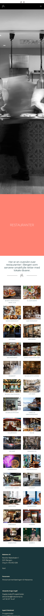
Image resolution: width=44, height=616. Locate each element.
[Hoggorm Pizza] (12, 461)
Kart (4, 568)
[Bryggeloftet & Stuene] (32, 367)
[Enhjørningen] (12, 424)
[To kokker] (32, 516)
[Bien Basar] (12, 331)
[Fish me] (32, 424)
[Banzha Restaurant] (12, 312)
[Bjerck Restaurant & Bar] (32, 349)
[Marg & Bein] (12, 498)
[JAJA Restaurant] (32, 461)
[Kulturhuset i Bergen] (12, 479)
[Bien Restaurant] (12, 349)
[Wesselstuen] (12, 534)
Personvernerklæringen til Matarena (17, 580)
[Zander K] (32, 534)
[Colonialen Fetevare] (12, 404)
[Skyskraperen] (32, 498)
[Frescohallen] (32, 443)
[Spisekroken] (12, 516)
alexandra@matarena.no (12, 597)
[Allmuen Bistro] (32, 292)
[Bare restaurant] (32, 312)
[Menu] (40, 6)
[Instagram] (24, 2)
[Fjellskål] (12, 443)
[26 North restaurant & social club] (12, 292)
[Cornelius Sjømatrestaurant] (32, 404)
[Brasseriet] (12, 367)
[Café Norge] (32, 386)
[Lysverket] (32, 479)
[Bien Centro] (32, 331)
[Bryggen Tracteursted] (12, 386)
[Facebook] (21, 2)
